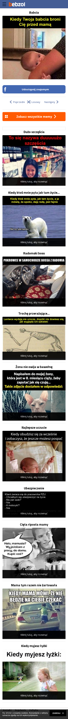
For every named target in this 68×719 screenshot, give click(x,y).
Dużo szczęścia (34, 132)
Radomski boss (34, 253)
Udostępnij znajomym (35, 89)
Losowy (35, 102)
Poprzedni (19, 102)
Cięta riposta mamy (34, 524)
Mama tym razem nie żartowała (34, 585)
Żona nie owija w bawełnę (34, 366)
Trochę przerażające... (34, 313)
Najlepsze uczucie (34, 427)
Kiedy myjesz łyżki (34, 645)
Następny (49, 102)
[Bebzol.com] (17, 4)
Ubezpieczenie (34, 488)
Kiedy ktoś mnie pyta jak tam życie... (34, 192)
